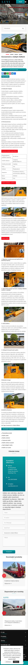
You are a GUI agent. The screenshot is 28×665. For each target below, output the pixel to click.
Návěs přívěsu (16, 20)
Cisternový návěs (6, 440)
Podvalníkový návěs (7, 22)
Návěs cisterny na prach (8, 442)
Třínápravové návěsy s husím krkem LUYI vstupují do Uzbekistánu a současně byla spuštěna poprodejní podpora (13, 621)
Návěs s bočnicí (6, 438)
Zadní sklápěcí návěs (7, 445)
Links (25, 656)
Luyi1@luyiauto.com (13, 486)
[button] (4, 576)
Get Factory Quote (14, 69)
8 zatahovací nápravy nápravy (12, 580)
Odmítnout (8, 661)
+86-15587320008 (12, 479)
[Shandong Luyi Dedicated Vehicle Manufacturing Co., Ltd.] (6, 1)
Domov (4, 20)
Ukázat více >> (8, 583)
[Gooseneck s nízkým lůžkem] (14, 43)
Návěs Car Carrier (6, 447)
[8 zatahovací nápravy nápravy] (14, 570)
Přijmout (16, 661)
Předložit (9, 551)
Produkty (9, 20)
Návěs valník (5, 435)
